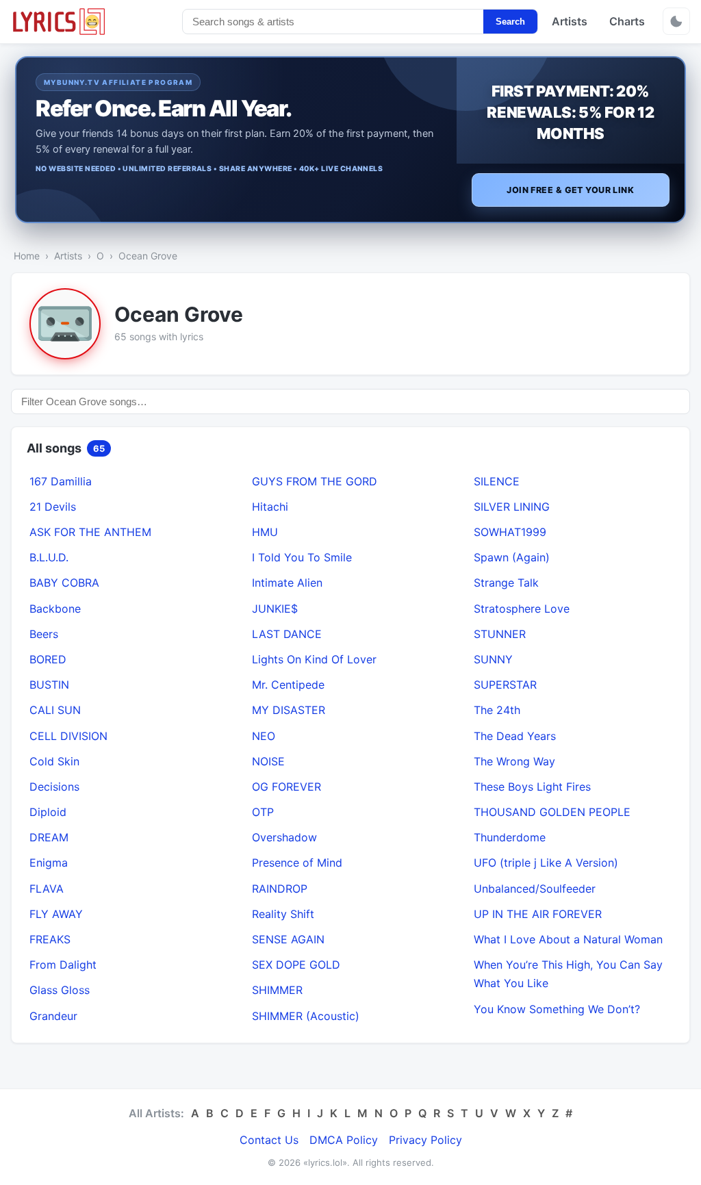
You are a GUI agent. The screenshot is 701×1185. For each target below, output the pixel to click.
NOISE (268, 761)
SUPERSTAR (505, 684)
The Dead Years (515, 736)
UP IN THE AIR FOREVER (538, 914)
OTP (263, 812)
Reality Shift (283, 914)
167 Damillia (60, 481)
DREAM (48, 837)
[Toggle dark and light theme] (676, 21)
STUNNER (500, 634)
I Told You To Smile (302, 557)
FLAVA (46, 888)
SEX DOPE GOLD (296, 964)
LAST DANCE (287, 634)
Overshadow (284, 837)
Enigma (48, 862)
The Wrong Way (514, 761)
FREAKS (50, 939)
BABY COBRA (64, 582)
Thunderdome (510, 837)
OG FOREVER (286, 786)
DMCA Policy (343, 1140)
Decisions (54, 786)
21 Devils (52, 506)
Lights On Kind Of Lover (314, 659)
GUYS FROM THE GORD (314, 481)
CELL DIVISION (68, 736)
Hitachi (270, 506)
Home (27, 256)
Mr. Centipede (288, 684)
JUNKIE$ (275, 608)
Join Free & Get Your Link (570, 190)
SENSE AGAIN (288, 939)
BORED (47, 659)
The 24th (497, 710)
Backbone (55, 608)
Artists (569, 21)
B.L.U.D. (48, 557)
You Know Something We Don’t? (557, 1009)
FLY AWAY (56, 914)
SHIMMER (277, 990)
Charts (627, 21)
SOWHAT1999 (510, 532)
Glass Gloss (59, 990)
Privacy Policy (425, 1140)
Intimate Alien (287, 582)
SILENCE (497, 481)
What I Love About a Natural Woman (568, 939)
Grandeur (53, 1016)
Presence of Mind (297, 862)
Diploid (47, 812)
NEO (263, 736)
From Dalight (63, 964)
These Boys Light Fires (532, 786)
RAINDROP (279, 888)
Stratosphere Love (522, 608)
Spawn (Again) (512, 557)
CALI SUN (55, 710)
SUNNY (493, 659)
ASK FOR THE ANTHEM (90, 532)
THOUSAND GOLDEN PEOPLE (552, 812)
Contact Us (269, 1140)
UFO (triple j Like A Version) (546, 862)
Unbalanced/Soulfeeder (535, 888)
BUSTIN (49, 684)
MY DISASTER (288, 710)
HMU (265, 532)
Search (510, 21)
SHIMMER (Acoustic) (305, 1016)
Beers (43, 634)
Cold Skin (54, 761)
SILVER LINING (512, 506)
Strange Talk (506, 582)
